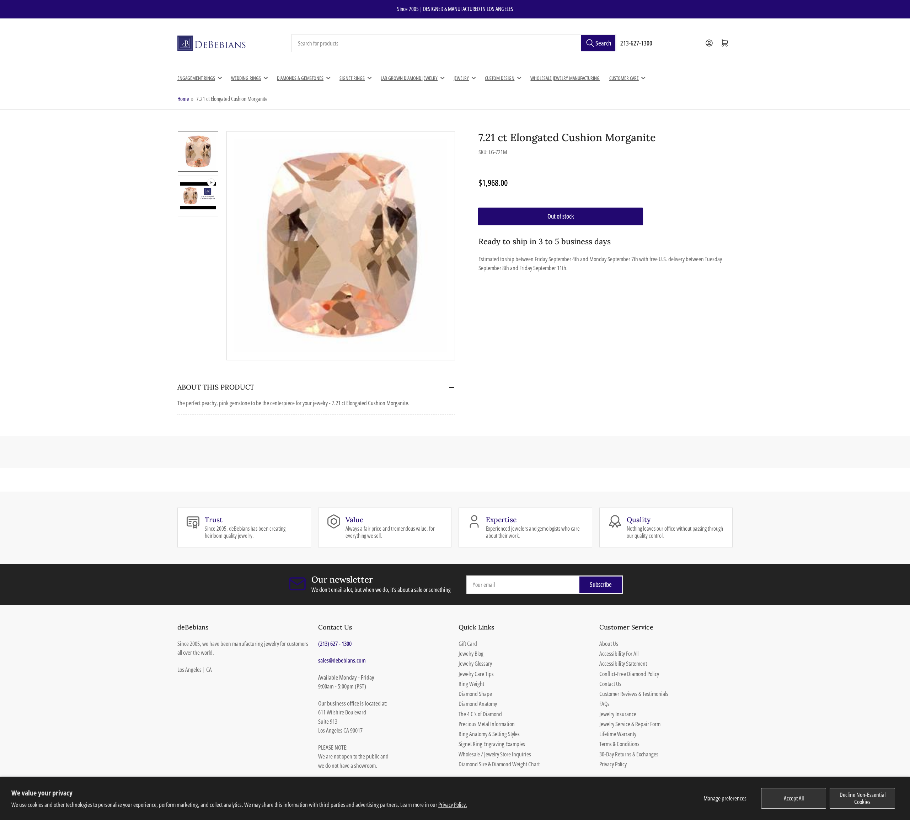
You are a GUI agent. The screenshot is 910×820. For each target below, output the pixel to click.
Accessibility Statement (623, 663)
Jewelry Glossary (475, 663)
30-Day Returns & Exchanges (628, 754)
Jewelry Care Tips (476, 674)
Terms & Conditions (619, 744)
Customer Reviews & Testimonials (633, 694)
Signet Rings (352, 78)
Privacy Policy (613, 764)
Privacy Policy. (452, 804)
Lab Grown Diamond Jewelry (409, 78)
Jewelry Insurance (617, 714)
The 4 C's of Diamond (480, 714)
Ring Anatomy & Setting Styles (489, 734)
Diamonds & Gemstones (300, 78)
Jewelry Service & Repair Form (629, 724)
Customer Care (624, 78)
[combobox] (453, 43)
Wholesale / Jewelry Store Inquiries (495, 754)
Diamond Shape (475, 694)
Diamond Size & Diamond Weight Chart (499, 764)
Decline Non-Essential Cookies (862, 798)
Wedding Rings (246, 78)
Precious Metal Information (487, 724)
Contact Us (610, 684)
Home (183, 99)
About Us (608, 643)
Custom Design (499, 78)
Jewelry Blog (471, 653)
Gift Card (468, 643)
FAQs (604, 704)
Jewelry (461, 78)
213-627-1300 (636, 43)
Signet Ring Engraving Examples (492, 744)
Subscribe (601, 584)
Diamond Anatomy (478, 704)
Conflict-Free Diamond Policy (629, 674)
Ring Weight (471, 684)
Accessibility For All (618, 653)
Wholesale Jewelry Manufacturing (565, 78)
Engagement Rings (196, 78)
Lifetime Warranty (617, 734)
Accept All (794, 798)
